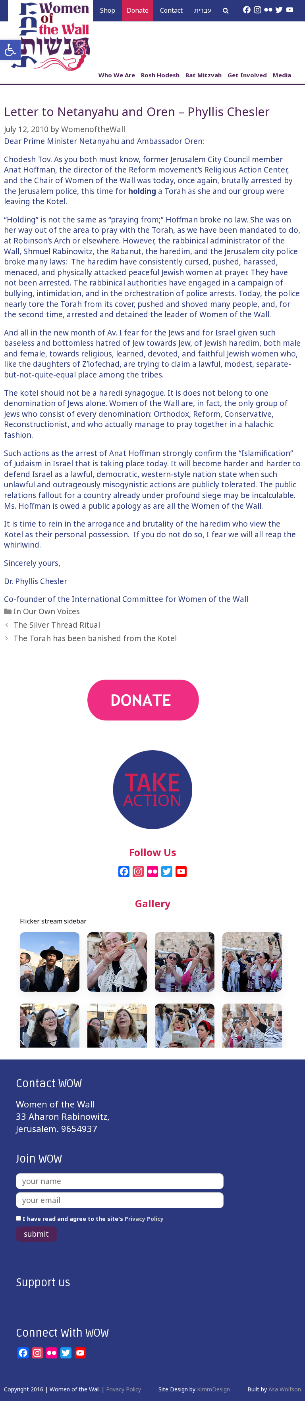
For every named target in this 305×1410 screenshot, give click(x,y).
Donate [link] (138, 10)
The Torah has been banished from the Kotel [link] (95, 638)
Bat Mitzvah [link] (203, 75)
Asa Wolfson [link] (284, 1389)
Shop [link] (107, 10)
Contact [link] (171, 10)
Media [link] (282, 75)
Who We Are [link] (116, 75)
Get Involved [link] (247, 75)
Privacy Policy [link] (144, 1218)
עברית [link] (202, 10)
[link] (10, 50)
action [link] (153, 744)
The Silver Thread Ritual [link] (57, 625)
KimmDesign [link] (213, 1389)
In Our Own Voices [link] (47, 611)
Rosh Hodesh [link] (160, 75)
